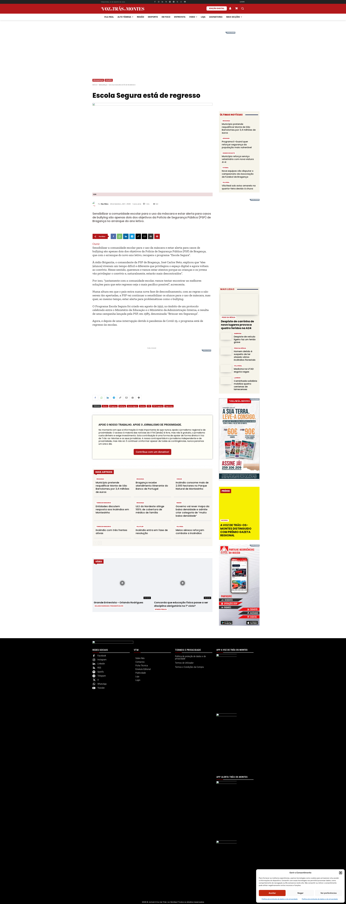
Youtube (101, 687)
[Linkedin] (162, 2)
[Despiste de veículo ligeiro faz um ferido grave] (226, 336)
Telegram (101, 675)
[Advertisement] (173, 51)
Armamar (226, 138)
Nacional (224, 520)
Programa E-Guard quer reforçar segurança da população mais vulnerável (237, 144)
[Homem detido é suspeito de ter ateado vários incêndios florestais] (226, 351)
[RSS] (166, 2)
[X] (177, 2)
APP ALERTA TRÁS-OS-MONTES (232, 777)
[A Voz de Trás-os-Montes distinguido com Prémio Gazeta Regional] (239, 509)
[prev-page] (95, 543)
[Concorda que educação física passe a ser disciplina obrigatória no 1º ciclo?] (182, 583)
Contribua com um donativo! (152, 451)
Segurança (169, 406)
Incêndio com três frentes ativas (111, 531)
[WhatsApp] (181, 2)
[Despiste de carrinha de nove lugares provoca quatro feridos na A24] (239, 304)
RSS (99, 667)
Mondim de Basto (229, 153)
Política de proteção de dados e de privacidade (280, 899)
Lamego (237, 378)
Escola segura (132, 406)
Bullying (122, 406)
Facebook (101, 655)
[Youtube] (185, 2)
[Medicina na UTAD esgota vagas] (226, 368)
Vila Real (180, 526)
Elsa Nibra (104, 204)
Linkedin (101, 663)
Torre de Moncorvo (104, 503)
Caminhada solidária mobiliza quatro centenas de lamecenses (245, 385)
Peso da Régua (228, 317)
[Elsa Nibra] (95, 204)
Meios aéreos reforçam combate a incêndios (190, 531)
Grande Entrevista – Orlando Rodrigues (118, 602)
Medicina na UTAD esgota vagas (244, 370)
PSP (149, 406)
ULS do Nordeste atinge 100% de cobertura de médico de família (150, 509)
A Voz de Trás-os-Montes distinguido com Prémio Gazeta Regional (235, 530)
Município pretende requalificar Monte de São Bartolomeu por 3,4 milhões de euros (112, 487)
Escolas (142, 406)
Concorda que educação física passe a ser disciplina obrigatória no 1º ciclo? (181, 604)
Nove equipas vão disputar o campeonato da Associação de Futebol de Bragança (238, 173)
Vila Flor (140, 526)
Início (94, 85)
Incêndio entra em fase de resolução (152, 531)
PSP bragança (158, 406)
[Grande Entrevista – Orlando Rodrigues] (122, 583)
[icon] (236, 9)
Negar (300, 893)
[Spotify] (170, 2)
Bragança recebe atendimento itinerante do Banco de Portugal (152, 486)
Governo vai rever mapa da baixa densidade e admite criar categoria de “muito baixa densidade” (192, 511)
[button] (340, 872)
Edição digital (216, 8)
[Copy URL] (138, 236)
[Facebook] (154, 2)
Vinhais (179, 479)
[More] (157, 236)
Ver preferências (328, 893)
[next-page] (100, 543)
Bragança (98, 80)
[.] (230, 8)
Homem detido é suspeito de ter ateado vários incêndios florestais (244, 355)
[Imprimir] (150, 236)
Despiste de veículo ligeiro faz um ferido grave (245, 339)
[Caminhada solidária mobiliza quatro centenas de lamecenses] (226, 380)
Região (108, 80)
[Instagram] (158, 2)
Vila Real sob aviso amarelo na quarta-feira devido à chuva (239, 187)
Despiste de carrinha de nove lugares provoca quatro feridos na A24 (237, 324)
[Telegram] (173, 2)
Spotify (100, 671)
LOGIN (242, 2)
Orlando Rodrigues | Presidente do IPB (109, 606)
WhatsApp (102, 683)
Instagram (102, 659)
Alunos (105, 406)
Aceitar (272, 893)
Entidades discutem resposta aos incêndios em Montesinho (112, 509)
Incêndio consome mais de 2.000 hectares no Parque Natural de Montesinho (192, 486)
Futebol (226, 168)
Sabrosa (237, 333)
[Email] (144, 236)
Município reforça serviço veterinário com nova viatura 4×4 (238, 159)
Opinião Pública (161, 609)
